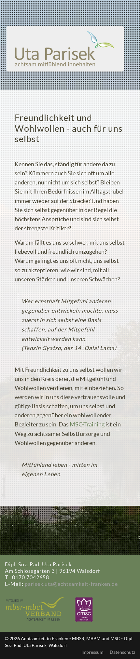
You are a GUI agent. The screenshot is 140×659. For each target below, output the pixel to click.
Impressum (92, 652)
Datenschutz (122, 652)
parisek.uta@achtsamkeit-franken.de (71, 584)
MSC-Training (87, 424)
